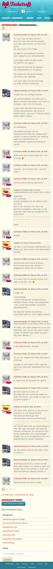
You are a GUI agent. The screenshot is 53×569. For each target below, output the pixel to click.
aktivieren (29, 11)
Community (17, 18)
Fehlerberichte (9, 535)
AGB (46, 564)
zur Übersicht (7, 495)
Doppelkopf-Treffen (11, 531)
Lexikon (39, 564)
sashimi (16, 190)
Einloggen (41, 11)
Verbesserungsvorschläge (14, 519)
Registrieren (12, 11)
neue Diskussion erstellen (13, 504)
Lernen (30, 18)
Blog (17, 564)
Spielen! (6, 18)
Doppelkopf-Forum (12, 500)
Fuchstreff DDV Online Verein (15, 523)
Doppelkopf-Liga (10, 527)
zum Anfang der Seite (24, 495)
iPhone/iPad (10, 564)
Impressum (32, 567)
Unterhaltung (9, 25)
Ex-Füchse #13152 (20, 35)
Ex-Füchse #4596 (20, 152)
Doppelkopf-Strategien (12, 539)
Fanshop (25, 564)
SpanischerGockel (20, 91)
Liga (39, 18)
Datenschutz (21, 567)
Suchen (7, 560)
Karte (32, 564)
